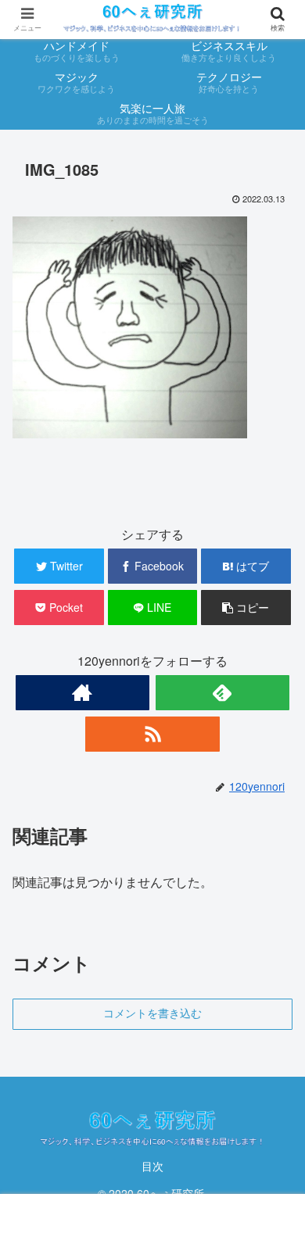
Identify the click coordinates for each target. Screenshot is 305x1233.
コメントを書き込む (152, 1013)
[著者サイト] (83, 692)
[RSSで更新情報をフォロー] (152, 734)
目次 (152, 1166)
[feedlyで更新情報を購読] (223, 692)
